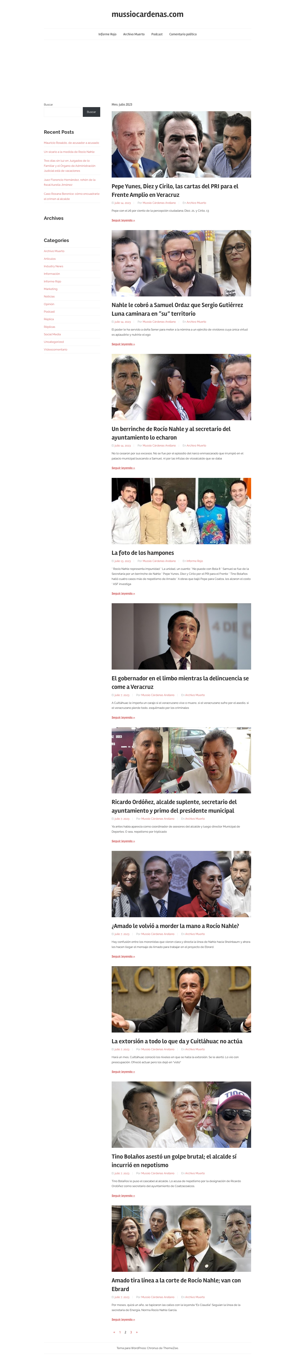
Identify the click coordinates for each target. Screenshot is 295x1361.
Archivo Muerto (134, 34)
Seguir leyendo (122, 220)
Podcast (157, 34)
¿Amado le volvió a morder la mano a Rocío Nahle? (175, 926)
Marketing (51, 289)
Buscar (48, 104)
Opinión (49, 304)
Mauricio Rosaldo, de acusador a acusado (71, 142)
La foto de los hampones (143, 553)
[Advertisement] (147, 71)
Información (52, 273)
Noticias (49, 296)
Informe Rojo (107, 34)
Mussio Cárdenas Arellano (159, 202)
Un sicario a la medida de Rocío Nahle (69, 151)
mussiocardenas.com (148, 14)
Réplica (49, 319)
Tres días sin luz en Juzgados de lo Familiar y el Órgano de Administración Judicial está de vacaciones (69, 166)
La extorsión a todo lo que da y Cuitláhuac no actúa (177, 1041)
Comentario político (183, 34)
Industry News (53, 266)
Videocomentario (55, 349)
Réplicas (49, 326)
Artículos (50, 258)
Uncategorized (54, 341)
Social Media (52, 334)
